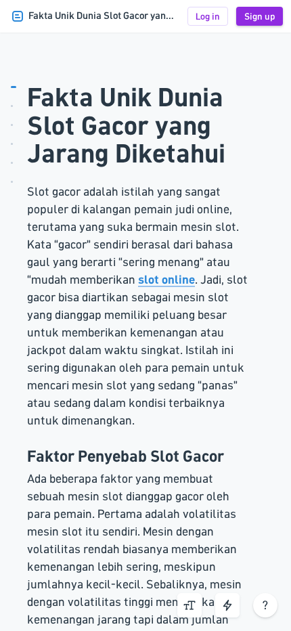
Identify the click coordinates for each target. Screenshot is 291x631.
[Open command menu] (227, 605)
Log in (208, 16)
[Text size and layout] (189, 605)
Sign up (259, 16)
